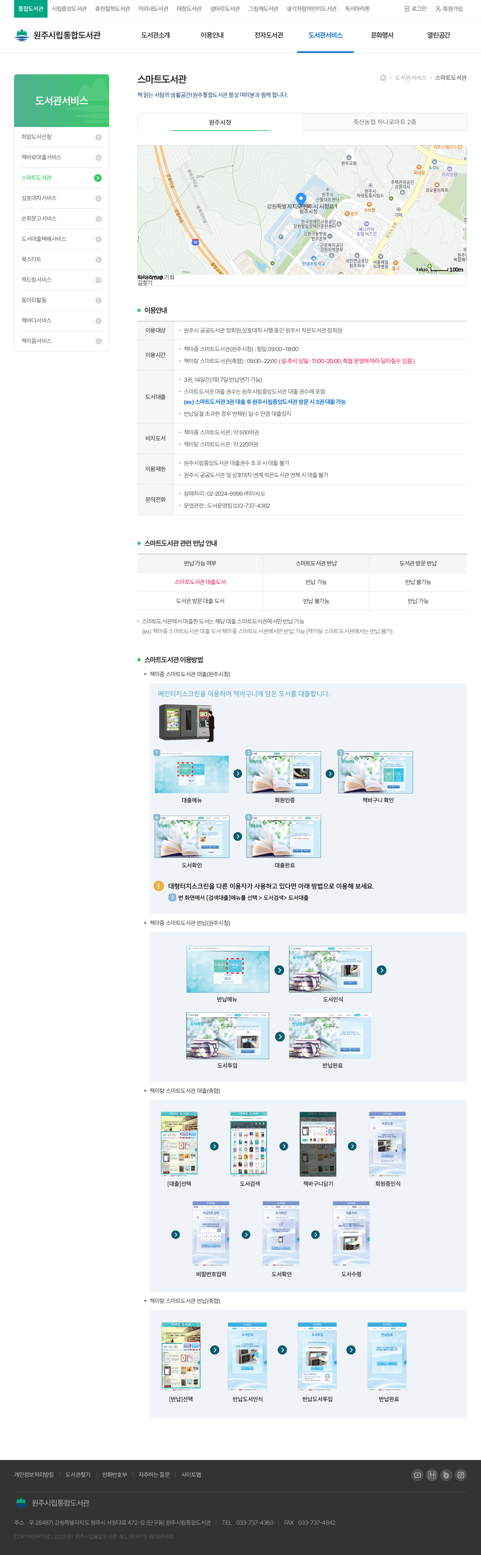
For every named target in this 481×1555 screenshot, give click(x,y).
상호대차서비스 (38, 198)
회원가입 (453, 8)
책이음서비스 (36, 340)
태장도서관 (189, 8)
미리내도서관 (153, 8)
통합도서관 (30, 8)
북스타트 (31, 259)
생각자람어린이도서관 (312, 8)
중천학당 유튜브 (432, 1475)
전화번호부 (114, 1475)
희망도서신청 (36, 136)
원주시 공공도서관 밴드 (446, 1475)
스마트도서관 (36, 177)
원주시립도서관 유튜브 (417, 1475)
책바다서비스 (36, 320)
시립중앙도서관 (69, 8)
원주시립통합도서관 (66, 35)
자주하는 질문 (154, 1475)
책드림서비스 (36, 279)
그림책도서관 (263, 8)
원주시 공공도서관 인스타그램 (461, 1475)
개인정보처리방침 (34, 1475)
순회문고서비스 (38, 218)
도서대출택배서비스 (43, 238)
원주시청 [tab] (220, 122)
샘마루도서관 (225, 8)
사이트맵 (191, 1475)
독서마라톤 (357, 8)
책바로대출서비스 (41, 157)
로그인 (419, 8)
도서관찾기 (77, 1475)
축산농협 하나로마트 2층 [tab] (385, 122)
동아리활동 (33, 300)
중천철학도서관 (112, 8)
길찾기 (145, 282)
